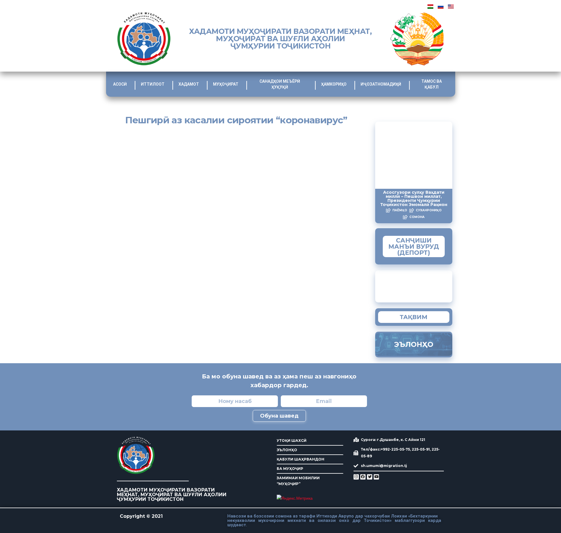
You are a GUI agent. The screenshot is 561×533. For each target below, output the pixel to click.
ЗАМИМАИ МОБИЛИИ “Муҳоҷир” (425, 285)
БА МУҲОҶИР (290, 468)
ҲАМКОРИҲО (334, 84)
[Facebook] (363, 477)
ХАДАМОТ (189, 84)
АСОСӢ (120, 84)
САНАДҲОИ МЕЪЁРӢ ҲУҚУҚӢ (279, 84)
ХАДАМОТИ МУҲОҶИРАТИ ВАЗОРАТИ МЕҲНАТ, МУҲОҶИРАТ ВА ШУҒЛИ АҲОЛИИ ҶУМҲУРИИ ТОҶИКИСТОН (280, 38)
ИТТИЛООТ (153, 84)
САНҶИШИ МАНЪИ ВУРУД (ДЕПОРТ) (413, 246)
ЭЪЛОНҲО (287, 450)
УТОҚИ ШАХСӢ (292, 440)
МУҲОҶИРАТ (225, 84)
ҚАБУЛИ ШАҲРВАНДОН (300, 459)
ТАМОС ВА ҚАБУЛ (431, 84)
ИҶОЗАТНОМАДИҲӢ (381, 84)
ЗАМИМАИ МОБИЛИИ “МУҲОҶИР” (298, 481)
